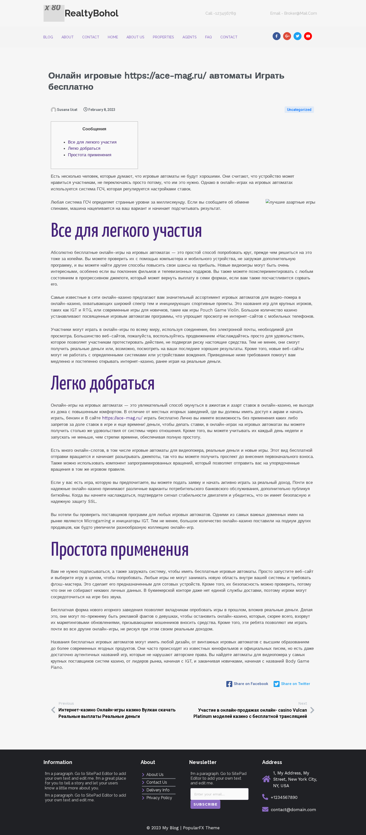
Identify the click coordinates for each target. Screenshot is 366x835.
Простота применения (89, 154)
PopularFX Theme (201, 827)
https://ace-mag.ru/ (122, 417)
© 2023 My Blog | (165, 827)
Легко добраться (84, 148)
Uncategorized (299, 110)
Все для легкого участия (92, 142)
